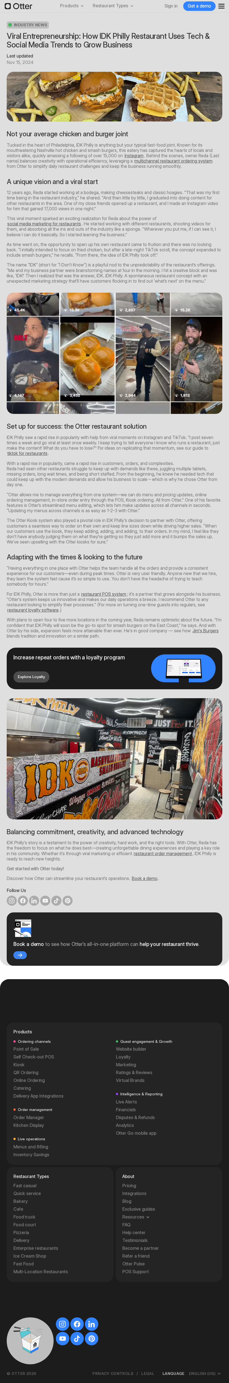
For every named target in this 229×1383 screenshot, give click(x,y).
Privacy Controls (112, 1373)
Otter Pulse (133, 1264)
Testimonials (134, 1240)
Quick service (27, 1193)
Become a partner (140, 1248)
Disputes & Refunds (135, 1117)
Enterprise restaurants (35, 1248)
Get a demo (199, 6)
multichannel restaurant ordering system (173, 161)
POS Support (135, 1271)
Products (69, 5)
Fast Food (23, 1264)
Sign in (171, 6)
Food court (24, 1224)
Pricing (129, 1185)
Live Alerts (126, 1102)
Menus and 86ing (30, 1147)
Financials (126, 1109)
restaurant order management (163, 853)
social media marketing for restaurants (44, 223)
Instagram (134, 155)
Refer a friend (135, 1256)
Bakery (20, 1201)
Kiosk (19, 1064)
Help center (133, 1232)
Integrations (134, 1193)
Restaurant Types (110, 5)
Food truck (24, 1217)
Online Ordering (29, 1080)
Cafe (18, 1209)
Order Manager (28, 1117)
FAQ (126, 1224)
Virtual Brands (130, 1080)
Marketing (126, 1064)
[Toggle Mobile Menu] (219, 6)
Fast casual (24, 1185)
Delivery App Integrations (38, 1096)
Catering (22, 1088)
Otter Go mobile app (136, 1133)
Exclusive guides (138, 1209)
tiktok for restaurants (27, 453)
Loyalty (123, 1057)
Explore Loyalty (31, 676)
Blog (126, 1201)
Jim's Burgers (205, 630)
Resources (133, 1217)
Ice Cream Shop (29, 1256)
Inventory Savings (31, 1154)
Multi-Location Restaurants (40, 1271)
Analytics (125, 1125)
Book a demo (145, 878)
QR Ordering (25, 1072)
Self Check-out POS (33, 1057)
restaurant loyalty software (33, 610)
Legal (147, 1373)
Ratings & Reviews (134, 1072)
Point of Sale (26, 1049)
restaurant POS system (103, 594)
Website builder (131, 1049)
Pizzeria (21, 1232)
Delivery (21, 1240)
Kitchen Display (28, 1125)
